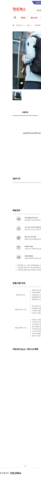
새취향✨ (24, 17)
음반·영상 (33, 17)
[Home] (13, 25)
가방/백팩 (37, 25)
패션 (28, 25)
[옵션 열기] (25, 466)
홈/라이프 (19, 25)
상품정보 (25, 112)
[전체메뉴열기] (15, 17)
